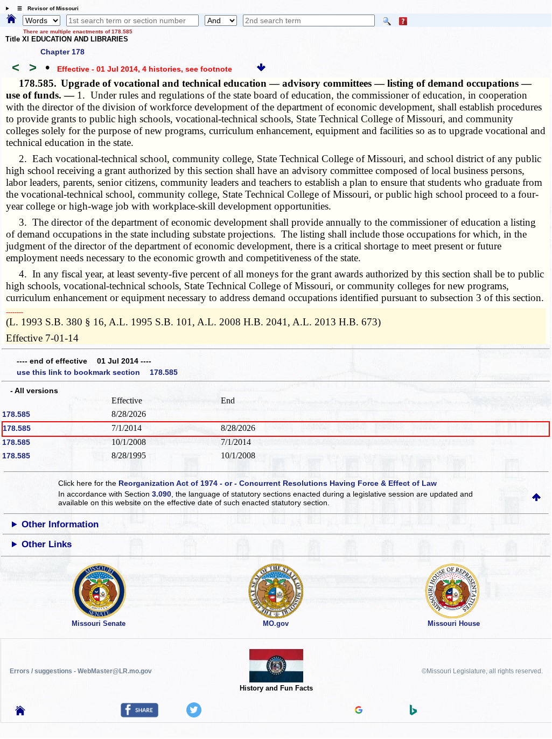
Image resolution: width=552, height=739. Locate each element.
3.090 (161, 494)
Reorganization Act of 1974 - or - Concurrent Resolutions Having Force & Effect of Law (277, 483)
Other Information (60, 524)
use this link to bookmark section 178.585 (97, 372)
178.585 (16, 414)
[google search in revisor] (358, 711)
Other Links (47, 544)
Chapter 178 (62, 51)
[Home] (11, 19)
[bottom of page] (261, 69)
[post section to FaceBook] (139, 714)
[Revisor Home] (20, 712)
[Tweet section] (193, 714)
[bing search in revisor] (413, 712)
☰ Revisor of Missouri (45, 8)
